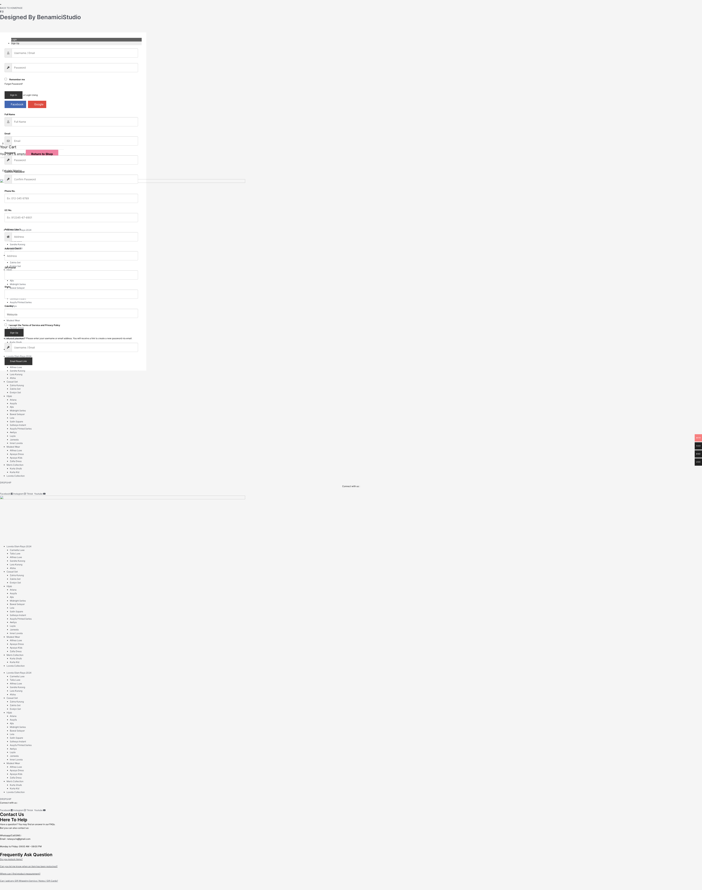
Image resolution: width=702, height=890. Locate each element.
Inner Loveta (16, 443)
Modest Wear (13, 320)
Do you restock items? (11, 859)
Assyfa (13, 403)
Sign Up (14, 332)
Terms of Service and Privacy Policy (41, 325)
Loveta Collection (16, 475)
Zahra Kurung (17, 385)
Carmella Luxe (17, 550)
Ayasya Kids (16, 457)
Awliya (13, 306)
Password (10, 152)
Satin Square (16, 421)
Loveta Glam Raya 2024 (19, 230)
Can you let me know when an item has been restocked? (29, 866)
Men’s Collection (15, 338)
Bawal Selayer (17, 287)
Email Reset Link (18, 361)
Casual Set (12, 381)
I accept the (34, 325)
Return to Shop (42, 154)
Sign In (13, 95)
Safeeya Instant (18, 425)
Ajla (12, 280)
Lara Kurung (16, 248)
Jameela (14, 439)
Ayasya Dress (17, 454)
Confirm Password (14, 171)
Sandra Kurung (17, 244)
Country (9, 306)
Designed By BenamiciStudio (40, 17)
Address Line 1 (12, 229)
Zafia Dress (16, 461)
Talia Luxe (15, 553)
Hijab (9, 269)
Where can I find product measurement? (20, 873)
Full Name (10, 114)
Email (7, 133)
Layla (13, 436)
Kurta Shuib (16, 342)
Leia (12, 417)
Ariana (13, 399)
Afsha (13, 378)
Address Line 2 (13, 248)
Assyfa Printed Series (21, 302)
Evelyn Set (15, 266)
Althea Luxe (16, 367)
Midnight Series (18, 284)
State (7, 286)
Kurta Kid (14, 472)
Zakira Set (15, 262)
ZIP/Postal (10, 267)
